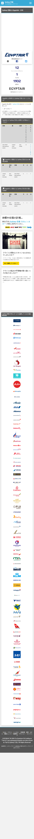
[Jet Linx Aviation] (17, 568)
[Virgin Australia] (17, 718)
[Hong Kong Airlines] (17, 550)
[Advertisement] (17, 33)
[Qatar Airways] (17, 636)
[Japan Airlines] (17, 563)
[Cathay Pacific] (17, 458)
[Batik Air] (17, 441)
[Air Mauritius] (17, 352)
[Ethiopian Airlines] (17, 494)
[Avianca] (17, 428)
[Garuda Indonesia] (17, 526)
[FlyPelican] (17, 522)
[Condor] (17, 474)
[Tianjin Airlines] (17, 689)
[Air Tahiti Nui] (17, 375)
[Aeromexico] (17, 325)
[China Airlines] (17, 462)
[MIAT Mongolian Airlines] (17, 600)
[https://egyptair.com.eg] (8, 61)
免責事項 (15, 733)
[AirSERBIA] (17, 396)
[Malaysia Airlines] (17, 590)
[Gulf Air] (17, 531)
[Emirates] (17, 488)
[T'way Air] (17, 698)
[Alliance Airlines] (17, 411)
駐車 (27, 732)
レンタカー (16, 732)
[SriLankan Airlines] (17, 673)
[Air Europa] (17, 337)
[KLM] (17, 574)
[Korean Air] (17, 580)
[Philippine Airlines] (17, 620)
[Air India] (17, 348)
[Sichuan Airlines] (17, 661)
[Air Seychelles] (17, 370)
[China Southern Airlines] (17, 470)
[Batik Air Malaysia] (17, 445)
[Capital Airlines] (17, 453)
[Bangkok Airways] (17, 434)
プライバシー (22, 733)
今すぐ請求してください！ (11, 263)
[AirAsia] (17, 384)
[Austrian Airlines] (17, 424)
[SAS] (17, 654)
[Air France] (17, 343)
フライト (10, 732)
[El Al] (17, 482)
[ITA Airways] (17, 558)
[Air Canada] (17, 329)
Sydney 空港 (16, 104)
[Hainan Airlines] (17, 537)
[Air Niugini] (17, 363)
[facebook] (17, 61)
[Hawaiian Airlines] (17, 543)
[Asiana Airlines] (17, 419)
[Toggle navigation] (30, 3)
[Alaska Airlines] (17, 402)
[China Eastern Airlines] (17, 466)
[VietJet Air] (17, 709)
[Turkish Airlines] (17, 693)
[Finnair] (17, 512)
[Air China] (17, 333)
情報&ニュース (8, 733)
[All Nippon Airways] (17, 407)
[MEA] (17, 595)
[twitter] (26, 61)
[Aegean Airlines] (17, 320)
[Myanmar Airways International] (17, 608)
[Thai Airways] (17, 684)
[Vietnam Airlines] (17, 713)
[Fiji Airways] (17, 507)
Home (4, 732)
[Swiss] (17, 679)
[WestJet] (17, 722)
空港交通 (23, 732)
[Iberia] (17, 554)
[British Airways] (17, 449)
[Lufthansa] (17, 585)
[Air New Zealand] (17, 356)
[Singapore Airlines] (17, 666)
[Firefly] (17, 516)
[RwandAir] (17, 647)
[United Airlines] (17, 704)
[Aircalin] (17, 391)
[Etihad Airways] (17, 501)
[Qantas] (17, 626)
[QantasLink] (17, 631)
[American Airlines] (17, 415)
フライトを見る (30, 149)
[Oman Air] (17, 616)
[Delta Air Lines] (17, 478)
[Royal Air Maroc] (17, 641)
